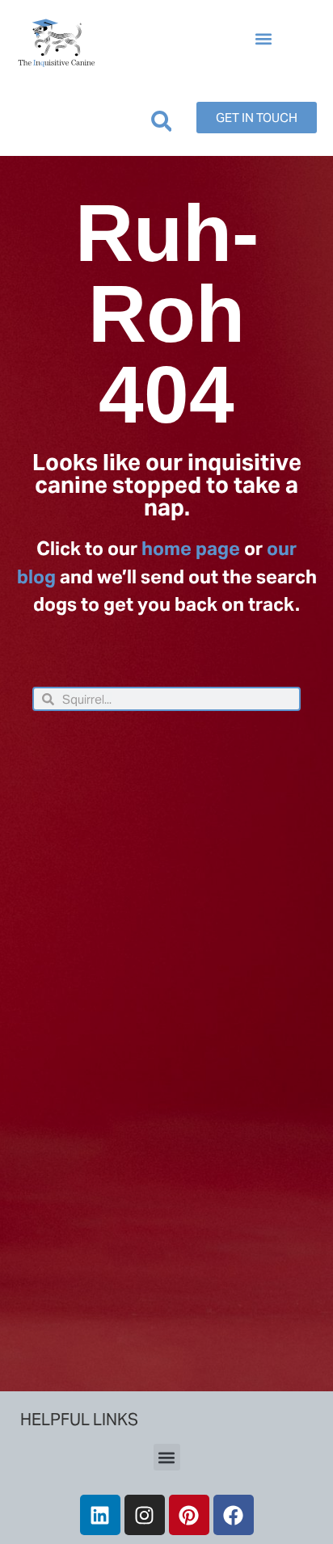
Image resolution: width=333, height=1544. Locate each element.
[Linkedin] (100, 1515)
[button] (263, 39)
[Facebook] (233, 1515)
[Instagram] (144, 1515)
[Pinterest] (189, 1515)
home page (190, 548)
